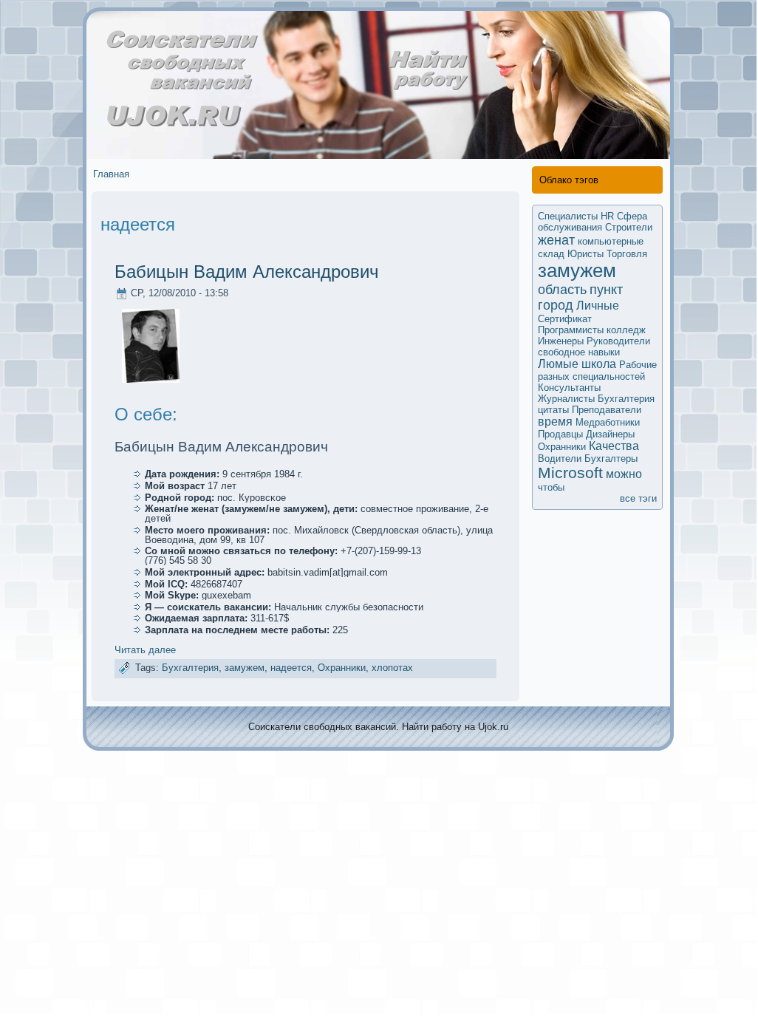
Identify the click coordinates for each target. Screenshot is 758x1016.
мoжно (624, 474)
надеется (291, 667)
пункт (606, 289)
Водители (559, 458)
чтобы (551, 487)
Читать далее (145, 649)
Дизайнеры (610, 434)
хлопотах (392, 667)
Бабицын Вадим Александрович (247, 272)
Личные (597, 305)
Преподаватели (606, 409)
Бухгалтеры (611, 458)
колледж (626, 329)
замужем (244, 667)
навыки (604, 352)
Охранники (342, 667)
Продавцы (560, 434)
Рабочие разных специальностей (597, 370)
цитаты (553, 409)
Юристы (585, 253)
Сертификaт (565, 318)
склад (551, 253)
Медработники (608, 422)
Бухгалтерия (190, 667)
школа (598, 364)
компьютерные (610, 241)
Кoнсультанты (569, 387)
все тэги (638, 498)
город (555, 305)
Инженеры (561, 341)
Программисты (571, 329)
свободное (561, 352)
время (555, 421)
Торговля (627, 253)
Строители (628, 227)
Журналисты (566, 398)
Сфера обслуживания (592, 222)
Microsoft (570, 472)
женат (556, 240)
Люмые (558, 364)
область (562, 289)
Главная (111, 174)
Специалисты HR (576, 216)
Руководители (618, 341)
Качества (614, 446)
